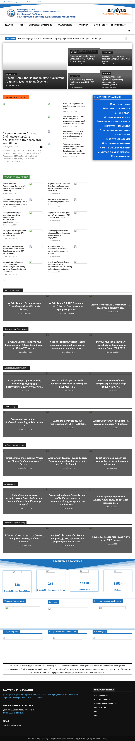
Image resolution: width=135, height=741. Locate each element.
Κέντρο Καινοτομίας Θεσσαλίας (62, 632)
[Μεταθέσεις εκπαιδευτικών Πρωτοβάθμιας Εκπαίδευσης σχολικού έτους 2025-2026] (110, 346)
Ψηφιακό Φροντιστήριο (14, 601)
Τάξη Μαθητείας (11, 632)
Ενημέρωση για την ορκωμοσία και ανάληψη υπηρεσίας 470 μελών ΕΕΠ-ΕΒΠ (14, 233)
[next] (128, 38)
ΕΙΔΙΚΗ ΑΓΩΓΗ (107, 52)
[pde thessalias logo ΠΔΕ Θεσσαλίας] (54, 14)
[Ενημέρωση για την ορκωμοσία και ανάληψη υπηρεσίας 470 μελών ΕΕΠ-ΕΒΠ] (35, 234)
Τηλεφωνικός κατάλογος (13, 713)
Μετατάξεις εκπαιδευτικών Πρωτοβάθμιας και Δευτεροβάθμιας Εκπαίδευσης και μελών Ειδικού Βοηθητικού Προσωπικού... (14, 266)
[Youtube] (130, 1)
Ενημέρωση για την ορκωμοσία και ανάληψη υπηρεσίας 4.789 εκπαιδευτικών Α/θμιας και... (59, 215)
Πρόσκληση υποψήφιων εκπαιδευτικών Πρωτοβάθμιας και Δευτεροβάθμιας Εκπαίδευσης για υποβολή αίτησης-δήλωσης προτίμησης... (74, 148)
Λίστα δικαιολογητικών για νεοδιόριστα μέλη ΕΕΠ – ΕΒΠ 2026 (74, 106)
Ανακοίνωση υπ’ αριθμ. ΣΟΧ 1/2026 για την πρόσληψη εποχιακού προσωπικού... (73, 133)
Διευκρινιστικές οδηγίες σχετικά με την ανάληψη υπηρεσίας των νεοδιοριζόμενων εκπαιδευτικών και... (12, 217)
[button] (129, 31)
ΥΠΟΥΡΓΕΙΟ (106, 73)
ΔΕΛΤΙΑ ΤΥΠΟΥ (11, 74)
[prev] (124, 38)
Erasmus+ (53, 602)
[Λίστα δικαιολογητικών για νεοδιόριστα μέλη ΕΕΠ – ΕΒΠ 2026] (84, 77)
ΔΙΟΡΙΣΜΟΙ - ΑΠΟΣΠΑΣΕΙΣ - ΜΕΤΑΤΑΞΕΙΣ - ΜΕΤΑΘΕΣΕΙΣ (83, 51)
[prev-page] (4, 167)
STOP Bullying (100, 632)
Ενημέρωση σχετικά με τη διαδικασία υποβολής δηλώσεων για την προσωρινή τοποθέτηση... (22, 138)
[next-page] (8, 167)
